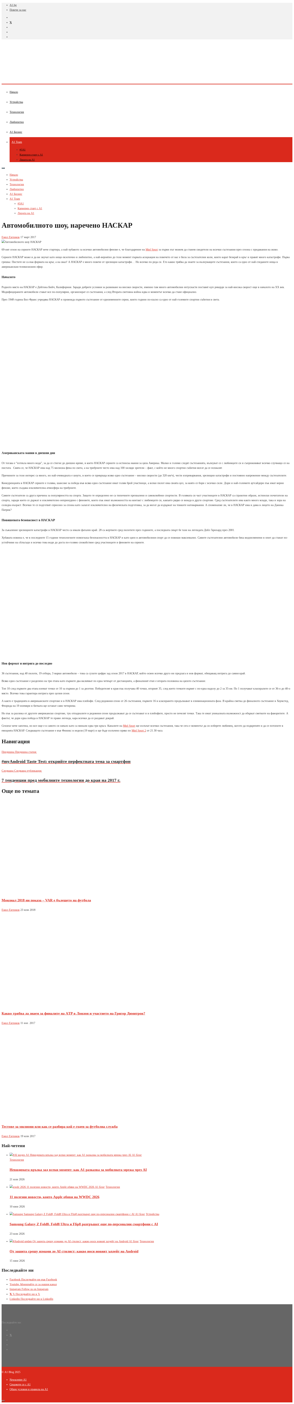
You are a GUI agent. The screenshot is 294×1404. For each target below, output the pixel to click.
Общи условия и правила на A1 (29, 1389)
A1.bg (13, 5)
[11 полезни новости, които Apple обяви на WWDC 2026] (57, 1186)
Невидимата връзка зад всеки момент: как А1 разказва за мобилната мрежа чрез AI (78, 1170)
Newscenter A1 (18, 1379)
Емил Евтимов (11, 237)
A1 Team (17, 142)
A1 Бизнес (16, 132)
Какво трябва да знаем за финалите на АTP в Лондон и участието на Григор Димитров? (73, 1013)
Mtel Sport (152, 249)
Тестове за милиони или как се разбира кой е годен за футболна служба (60, 1127)
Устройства (16, 102)
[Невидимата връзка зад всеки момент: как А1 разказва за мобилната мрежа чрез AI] (76, 1155)
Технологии (17, 112)
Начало (14, 92)
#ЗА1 (23, 149)
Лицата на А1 (27, 159)
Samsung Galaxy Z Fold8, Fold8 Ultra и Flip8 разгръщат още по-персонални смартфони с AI (84, 1224)
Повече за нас (18, 9)
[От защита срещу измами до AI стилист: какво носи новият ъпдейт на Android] (74, 1241)
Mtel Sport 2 (139, 730)
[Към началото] (3, 1400)
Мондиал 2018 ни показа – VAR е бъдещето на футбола (46, 900)
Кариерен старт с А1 (31, 154)
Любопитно (17, 122)
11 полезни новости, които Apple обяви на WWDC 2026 (54, 1197)
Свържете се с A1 (20, 1384)
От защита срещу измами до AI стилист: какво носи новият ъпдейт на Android (74, 1251)
